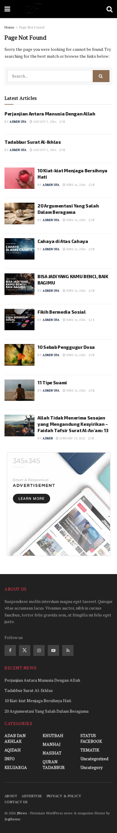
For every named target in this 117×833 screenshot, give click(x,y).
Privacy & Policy (64, 796)
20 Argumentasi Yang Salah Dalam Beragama (46, 711)
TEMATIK (89, 750)
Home (9, 27)
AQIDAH (12, 750)
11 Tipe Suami (52, 382)
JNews (22, 813)
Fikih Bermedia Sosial (62, 312)
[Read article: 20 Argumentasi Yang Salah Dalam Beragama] (19, 213)
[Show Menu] (7, 9)
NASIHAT (52, 753)
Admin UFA (18, 122)
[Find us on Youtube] (53, 650)
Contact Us (16, 802)
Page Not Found (31, 27)
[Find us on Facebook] (10, 650)
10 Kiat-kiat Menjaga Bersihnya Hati (37, 700)
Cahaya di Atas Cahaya (63, 241)
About (10, 796)
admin (48, 438)
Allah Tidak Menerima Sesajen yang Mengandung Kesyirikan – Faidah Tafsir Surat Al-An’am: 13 (73, 424)
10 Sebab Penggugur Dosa (66, 347)
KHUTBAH (53, 735)
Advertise (32, 796)
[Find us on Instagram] (39, 650)
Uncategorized (94, 758)
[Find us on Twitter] (24, 650)
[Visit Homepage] (58, 9)
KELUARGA (15, 767)
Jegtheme (12, 819)
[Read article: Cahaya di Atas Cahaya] (19, 249)
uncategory (91, 767)
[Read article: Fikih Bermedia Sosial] (19, 319)
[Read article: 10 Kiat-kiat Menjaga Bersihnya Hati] (19, 178)
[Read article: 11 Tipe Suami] (19, 390)
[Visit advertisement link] (58, 504)
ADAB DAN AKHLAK (15, 738)
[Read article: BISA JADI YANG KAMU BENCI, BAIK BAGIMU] (19, 284)
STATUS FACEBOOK (91, 738)
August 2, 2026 (44, 122)
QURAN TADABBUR (54, 764)
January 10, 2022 (72, 438)
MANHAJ (52, 744)
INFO (9, 758)
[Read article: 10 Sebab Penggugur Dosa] (19, 355)
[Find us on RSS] (68, 650)
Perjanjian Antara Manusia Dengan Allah (49, 113)
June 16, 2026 (75, 185)
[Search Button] (109, 9)
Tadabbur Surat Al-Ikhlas (32, 142)
